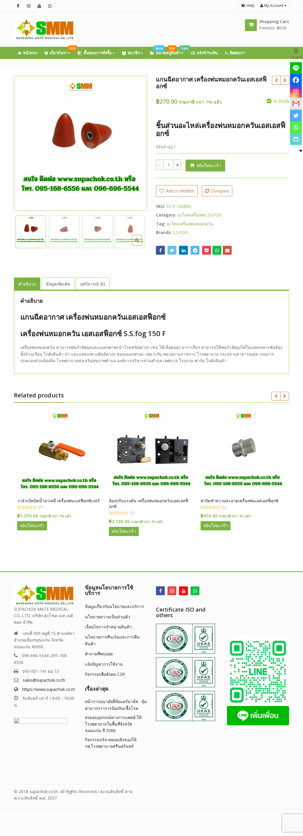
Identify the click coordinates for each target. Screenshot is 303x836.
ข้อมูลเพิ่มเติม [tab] (58, 284)
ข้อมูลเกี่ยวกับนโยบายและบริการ (114, 606)
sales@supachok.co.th (44, 680)
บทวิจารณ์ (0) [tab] (92, 284)
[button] (142, 245)
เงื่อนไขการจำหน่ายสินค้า (108, 627)
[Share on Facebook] (160, 250)
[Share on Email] (227, 250)
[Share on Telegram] (195, 250)
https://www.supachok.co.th (48, 689)
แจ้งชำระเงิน (207, 52)
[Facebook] (296, 80)
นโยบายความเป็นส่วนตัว (107, 617)
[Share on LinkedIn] (183, 250)
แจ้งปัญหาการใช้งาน (104, 664)
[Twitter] (296, 115)
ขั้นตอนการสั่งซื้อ (98, 52)
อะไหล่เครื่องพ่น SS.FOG (200, 215)
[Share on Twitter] (171, 250)
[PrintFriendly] (296, 139)
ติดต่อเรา (237, 52)
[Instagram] (296, 92)
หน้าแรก (30, 52)
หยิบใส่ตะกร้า (208, 165)
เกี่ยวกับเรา (62, 51)
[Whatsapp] (296, 127)
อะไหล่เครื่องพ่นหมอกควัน (190, 224)
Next (136, 142)
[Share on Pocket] (206, 250)
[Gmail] (296, 104)
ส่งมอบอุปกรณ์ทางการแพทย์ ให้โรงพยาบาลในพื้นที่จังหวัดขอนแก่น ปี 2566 (113, 724)
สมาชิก (134, 52)
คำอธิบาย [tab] (27, 284)
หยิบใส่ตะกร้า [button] (32, 525)
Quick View (63, 500)
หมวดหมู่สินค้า (171, 51)
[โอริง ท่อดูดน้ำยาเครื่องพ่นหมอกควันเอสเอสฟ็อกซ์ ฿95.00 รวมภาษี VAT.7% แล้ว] (276, 80)
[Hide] (300, 150)
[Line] (296, 68)
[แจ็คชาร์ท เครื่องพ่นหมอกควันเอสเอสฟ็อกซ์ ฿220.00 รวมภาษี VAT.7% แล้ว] (285, 80)
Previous (24, 142)
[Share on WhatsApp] (216, 250)
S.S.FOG (180, 232)
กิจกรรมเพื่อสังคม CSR (105, 674)
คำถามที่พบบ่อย (99, 654)
